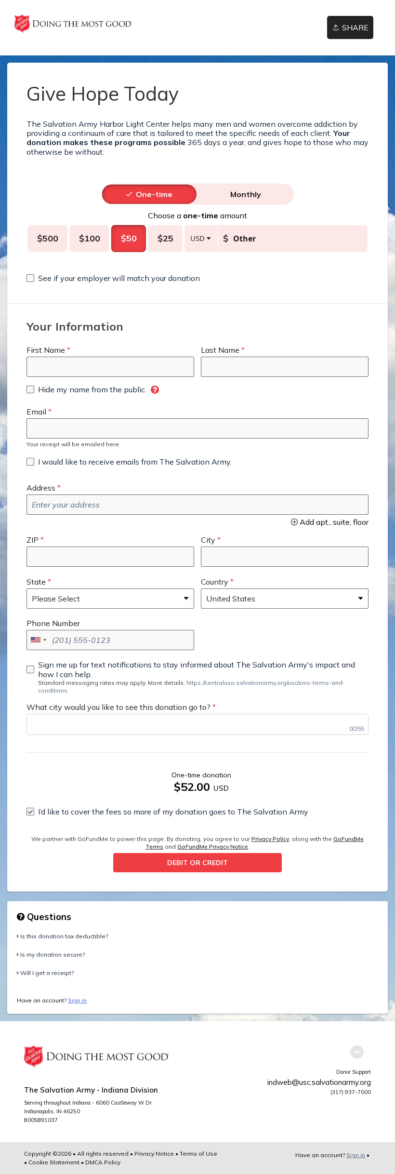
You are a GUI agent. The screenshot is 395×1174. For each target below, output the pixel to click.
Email (36, 411)
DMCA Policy (102, 1162)
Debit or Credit (197, 862)
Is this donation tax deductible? (64, 936)
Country (214, 582)
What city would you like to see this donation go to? (118, 707)
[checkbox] (113, 278)
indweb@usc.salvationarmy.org (319, 1082)
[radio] (154, 194)
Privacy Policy (270, 838)
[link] (73, 23)
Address (40, 488)
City (208, 540)
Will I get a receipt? (47, 972)
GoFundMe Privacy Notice (212, 846)
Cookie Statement (53, 1162)
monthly (245, 194)
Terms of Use (198, 1153)
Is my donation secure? (52, 954)
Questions (48, 916)
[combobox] (38, 640)
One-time (154, 194)
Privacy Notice (154, 1153)
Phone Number (53, 623)
